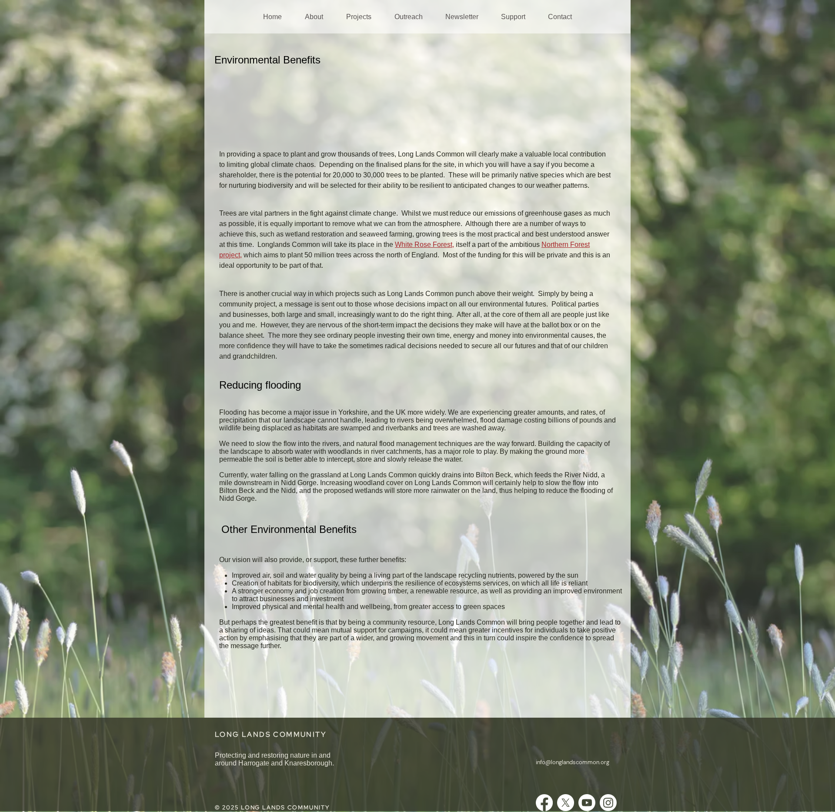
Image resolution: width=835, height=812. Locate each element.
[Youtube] (586, 802)
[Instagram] (608, 802)
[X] (565, 802)
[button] (313, 16)
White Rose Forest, (424, 244)
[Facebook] (544, 802)
